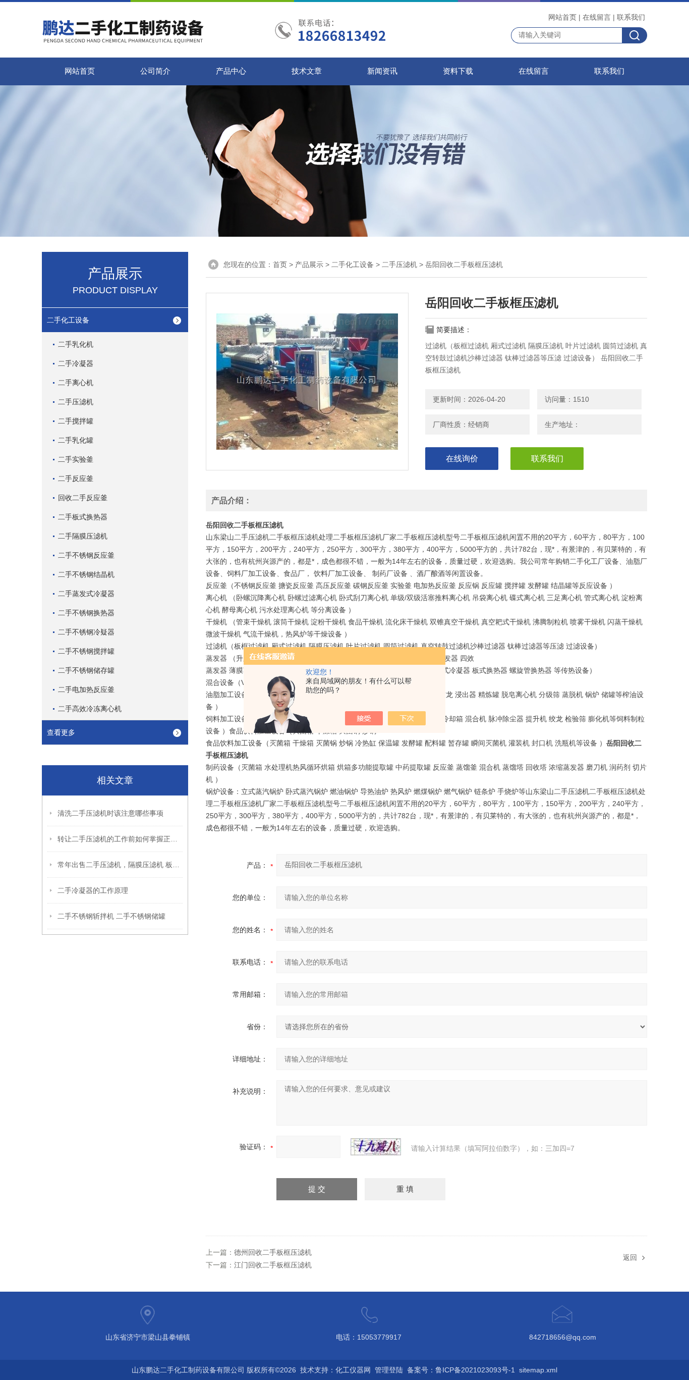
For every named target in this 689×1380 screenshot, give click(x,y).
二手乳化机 (75, 344)
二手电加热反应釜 (86, 689)
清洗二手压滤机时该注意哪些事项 (110, 813)
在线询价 (462, 458)
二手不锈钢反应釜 (86, 555)
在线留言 (597, 17)
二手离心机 (75, 383)
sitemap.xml (538, 1370)
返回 (630, 1257)
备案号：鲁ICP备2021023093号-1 (461, 1370)
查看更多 (61, 732)
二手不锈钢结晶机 (86, 574)
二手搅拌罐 (75, 421)
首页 (280, 264)
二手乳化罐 (75, 440)
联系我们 (631, 17)
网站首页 (562, 17)
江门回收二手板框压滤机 (273, 1265)
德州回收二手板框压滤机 (273, 1252)
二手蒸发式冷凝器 (86, 594)
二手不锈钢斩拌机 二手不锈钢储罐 (111, 916)
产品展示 (309, 264)
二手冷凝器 (75, 363)
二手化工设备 (68, 320)
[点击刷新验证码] (376, 1146)
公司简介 (155, 71)
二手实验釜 (75, 459)
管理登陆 (389, 1370)
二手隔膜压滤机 (82, 536)
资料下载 (458, 71)
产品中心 (231, 71)
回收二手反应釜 (82, 498)
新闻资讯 (382, 71)
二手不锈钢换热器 (86, 613)
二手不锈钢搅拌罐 (86, 651)
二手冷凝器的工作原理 (93, 890)
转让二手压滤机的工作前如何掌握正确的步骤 (121, 839)
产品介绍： (231, 500)
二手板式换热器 (82, 517)
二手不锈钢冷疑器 (86, 632)
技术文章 (307, 71)
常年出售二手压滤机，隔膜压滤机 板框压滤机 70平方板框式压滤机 (121, 865)
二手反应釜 (75, 478)
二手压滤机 (75, 402)
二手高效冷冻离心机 (90, 709)
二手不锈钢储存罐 (86, 670)
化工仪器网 (353, 1370)
